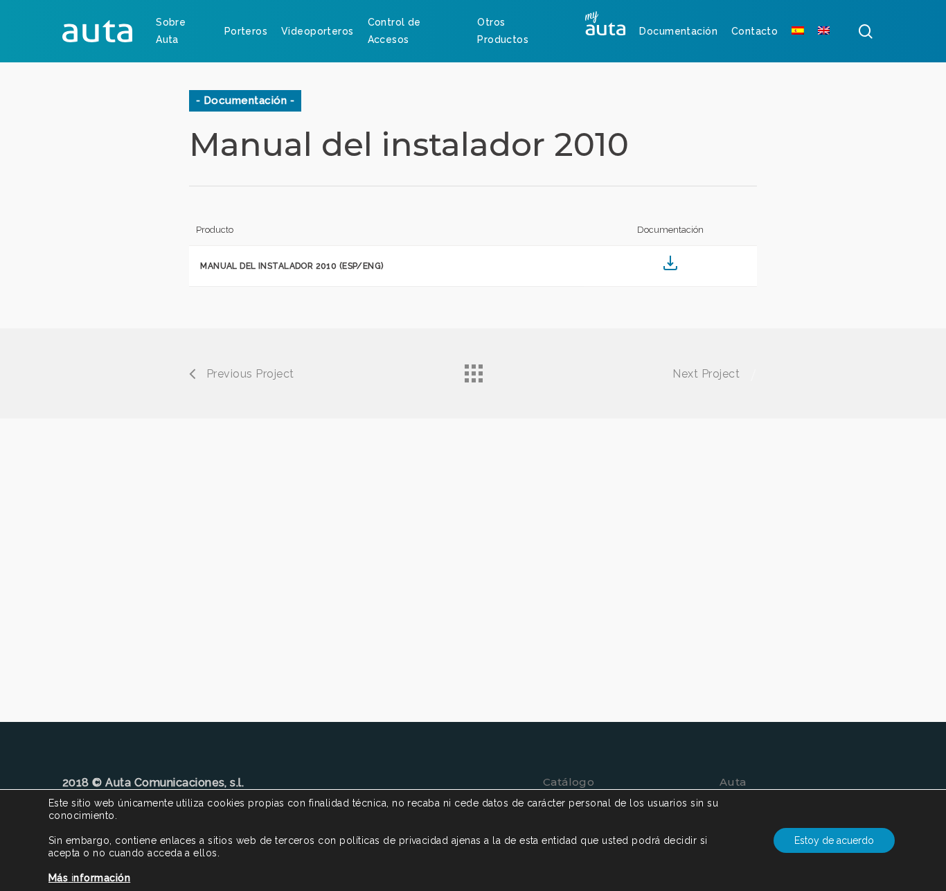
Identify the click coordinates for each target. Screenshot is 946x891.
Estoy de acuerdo (834, 840)
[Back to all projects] (473, 370)
